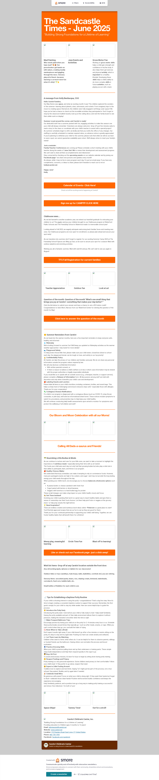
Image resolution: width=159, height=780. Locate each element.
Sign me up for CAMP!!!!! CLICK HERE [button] (79, 203)
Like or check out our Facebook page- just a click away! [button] (79, 552)
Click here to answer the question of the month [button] (79, 318)
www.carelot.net (56, 730)
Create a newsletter (59, 774)
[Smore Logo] (60, 3)
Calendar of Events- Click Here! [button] (79, 185)
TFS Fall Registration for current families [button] (80, 260)
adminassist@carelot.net (58, 727)
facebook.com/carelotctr (61, 737)
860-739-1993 (55, 735)
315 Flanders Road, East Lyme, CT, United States (68, 732)
